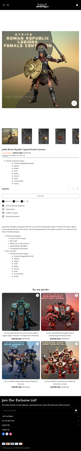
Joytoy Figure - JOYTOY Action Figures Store (18, 448)
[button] (4, 5)
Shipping (5, 155)
